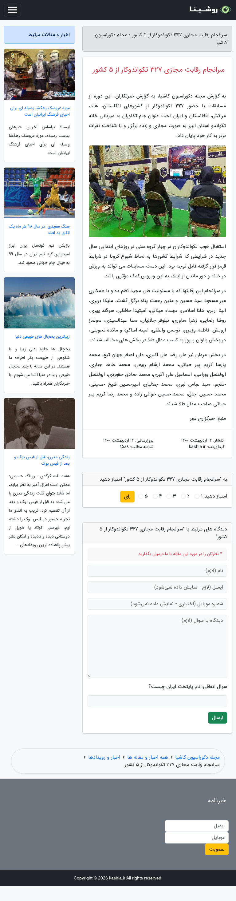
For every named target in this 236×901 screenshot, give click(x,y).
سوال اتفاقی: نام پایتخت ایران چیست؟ (187, 686)
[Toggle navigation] (12, 10)
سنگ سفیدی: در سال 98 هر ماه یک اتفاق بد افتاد (39, 229)
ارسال (217, 717)
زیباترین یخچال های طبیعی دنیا (42, 336)
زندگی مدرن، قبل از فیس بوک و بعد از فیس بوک (42, 460)
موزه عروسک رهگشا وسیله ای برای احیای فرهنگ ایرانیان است (40, 111)
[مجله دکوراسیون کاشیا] (209, 9)
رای (127, 496)
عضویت (217, 849)
